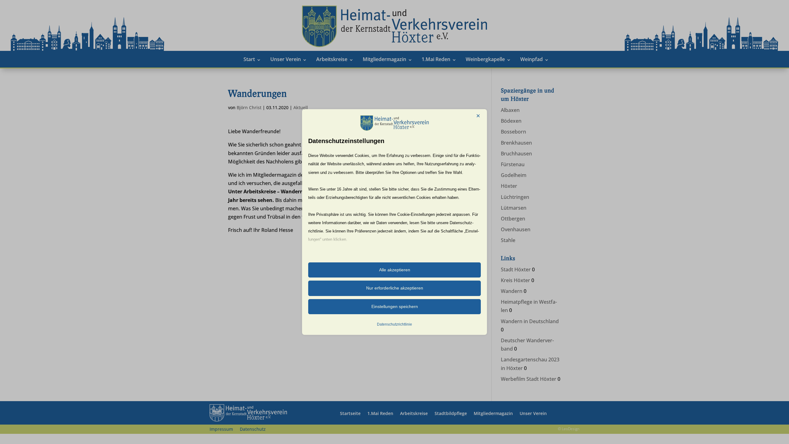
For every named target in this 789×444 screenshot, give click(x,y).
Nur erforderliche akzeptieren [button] (394, 288)
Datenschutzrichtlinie (394, 324)
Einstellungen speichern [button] (394, 306)
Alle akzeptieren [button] (394, 269)
